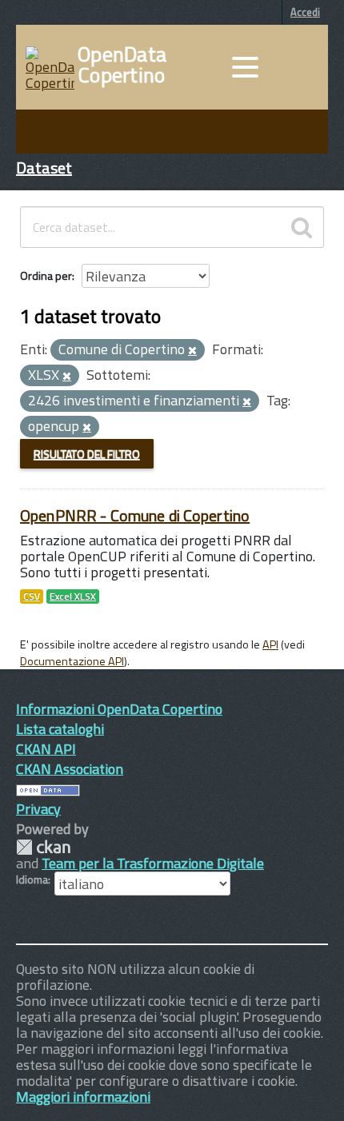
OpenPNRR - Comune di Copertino (135, 515)
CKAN (43, 847)
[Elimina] (192, 351)
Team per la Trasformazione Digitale (153, 863)
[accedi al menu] (245, 67)
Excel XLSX (73, 596)
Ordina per (46, 275)
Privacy (38, 809)
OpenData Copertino (122, 65)
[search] (301, 227)
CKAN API (46, 749)
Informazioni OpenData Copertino (119, 709)
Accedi (305, 12)
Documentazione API (72, 661)
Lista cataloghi (60, 729)
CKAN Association (69, 769)
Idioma (32, 880)
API (270, 644)
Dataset (44, 167)
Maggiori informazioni (83, 1096)
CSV (31, 596)
